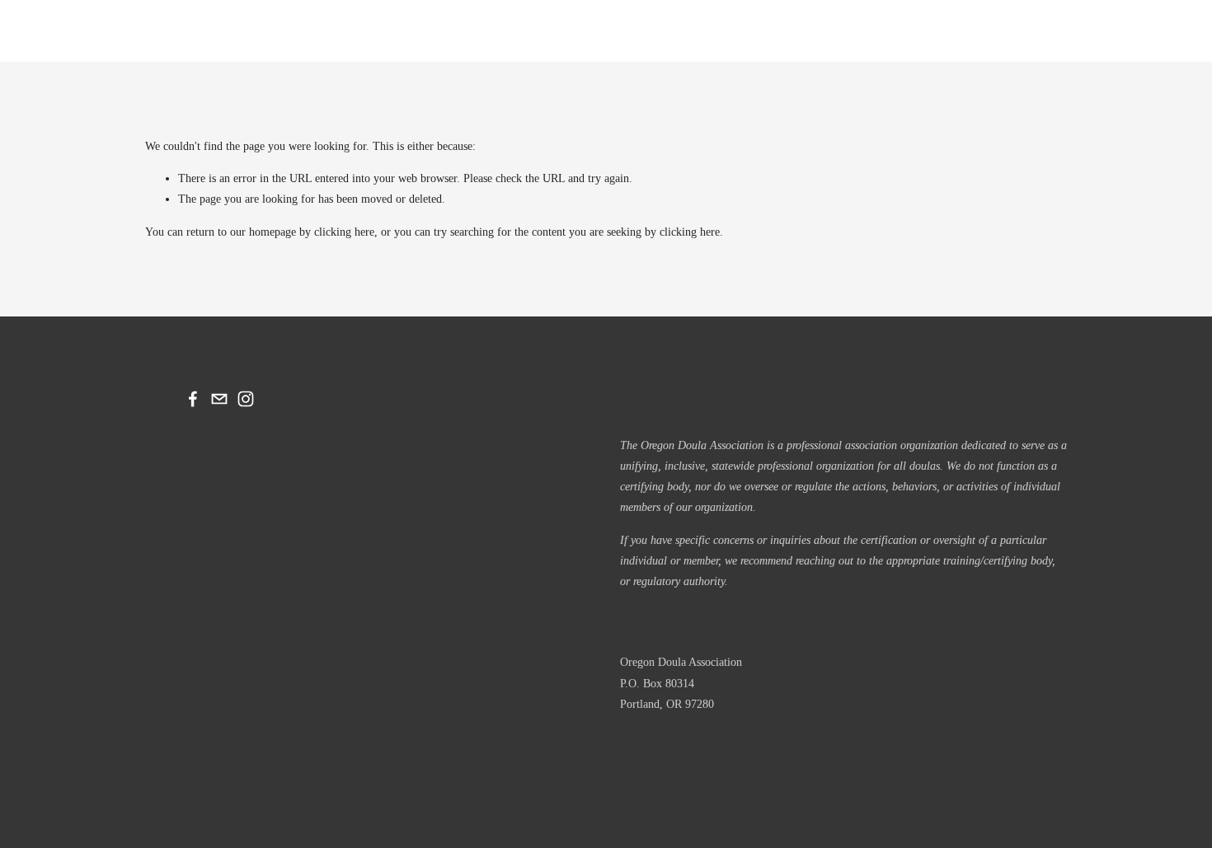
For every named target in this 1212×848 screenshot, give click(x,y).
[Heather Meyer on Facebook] (193, 399)
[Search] (154, 30)
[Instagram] (245, 399)
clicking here (344, 232)
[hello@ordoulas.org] (219, 399)
